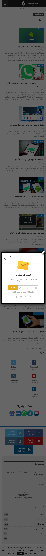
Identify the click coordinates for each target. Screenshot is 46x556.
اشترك (12, 288)
